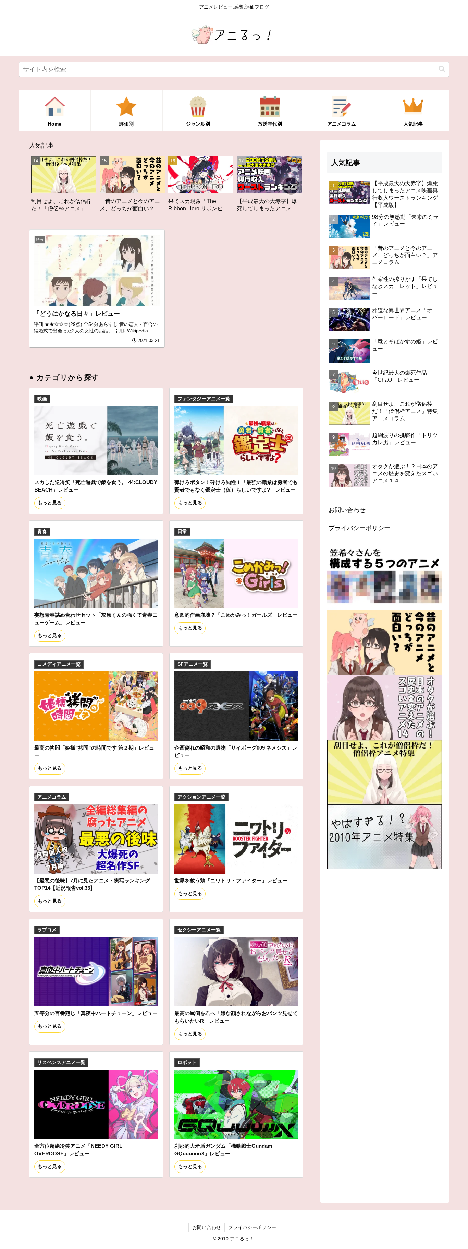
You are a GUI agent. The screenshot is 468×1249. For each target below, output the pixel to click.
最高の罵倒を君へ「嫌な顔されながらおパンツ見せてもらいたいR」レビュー (236, 1017)
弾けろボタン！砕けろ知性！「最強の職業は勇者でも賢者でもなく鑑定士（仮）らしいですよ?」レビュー (236, 486)
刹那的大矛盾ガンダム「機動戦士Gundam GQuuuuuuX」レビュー (223, 1149)
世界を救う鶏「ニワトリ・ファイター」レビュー (230, 880)
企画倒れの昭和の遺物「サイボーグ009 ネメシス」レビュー (235, 751)
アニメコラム (51, 797)
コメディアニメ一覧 (59, 664)
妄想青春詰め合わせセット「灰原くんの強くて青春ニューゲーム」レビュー (96, 618)
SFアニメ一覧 (192, 664)
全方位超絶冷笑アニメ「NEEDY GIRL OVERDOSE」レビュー (78, 1149)
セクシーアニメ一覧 (199, 929)
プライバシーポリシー (359, 528)
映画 (42, 398)
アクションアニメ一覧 (201, 797)
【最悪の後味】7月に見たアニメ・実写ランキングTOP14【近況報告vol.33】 (92, 884)
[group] (66, 187)
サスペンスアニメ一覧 (61, 1062)
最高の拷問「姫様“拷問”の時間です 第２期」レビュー (94, 751)
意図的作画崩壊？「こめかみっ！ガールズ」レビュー (236, 615)
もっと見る (50, 502)
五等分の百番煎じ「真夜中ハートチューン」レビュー (96, 1013)
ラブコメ (47, 929)
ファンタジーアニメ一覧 (203, 398)
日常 (182, 531)
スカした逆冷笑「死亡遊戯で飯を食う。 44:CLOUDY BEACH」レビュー (95, 486)
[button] (442, 69)
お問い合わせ (347, 510)
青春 (42, 531)
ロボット (187, 1062)
